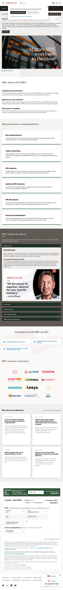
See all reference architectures (52, 410)
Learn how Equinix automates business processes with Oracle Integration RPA (15, 421)
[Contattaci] (60, 3)
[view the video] (31, 52)
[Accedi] (57, 3)
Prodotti (4, 8)
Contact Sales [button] (6, 31)
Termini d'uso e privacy (17, 577)
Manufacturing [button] (7, 245)
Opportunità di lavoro (26, 580)
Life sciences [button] (7, 304)
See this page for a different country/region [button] (21, 16)
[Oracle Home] (11, 3)
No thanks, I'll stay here (33, 12)
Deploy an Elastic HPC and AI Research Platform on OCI (14, 453)
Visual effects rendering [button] (10, 314)
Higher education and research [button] (12, 319)
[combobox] (34, 3)
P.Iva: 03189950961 (27, 577)
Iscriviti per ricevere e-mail (38, 580)
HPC (16, 25)
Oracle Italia (5, 14)
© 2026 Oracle (5, 577)
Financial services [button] (8, 309)
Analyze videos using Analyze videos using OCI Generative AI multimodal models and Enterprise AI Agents (46, 422)
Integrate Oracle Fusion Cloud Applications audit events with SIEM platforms (46, 454)
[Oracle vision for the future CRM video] (31, 285)
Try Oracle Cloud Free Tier (54, 14)
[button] (3, 3)
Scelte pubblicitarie (16, 580)
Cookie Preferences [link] (6, 580)
